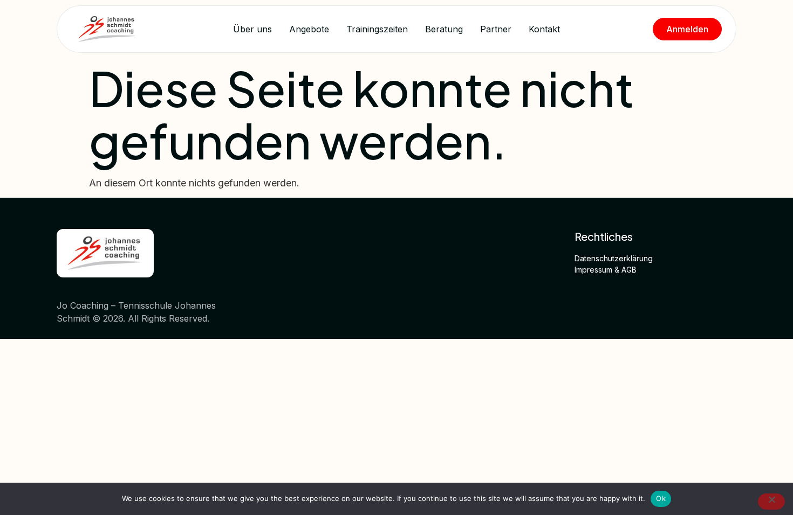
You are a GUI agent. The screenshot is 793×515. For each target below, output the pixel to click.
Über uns (252, 29)
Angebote (309, 29)
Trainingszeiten (377, 29)
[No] (771, 501)
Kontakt (544, 29)
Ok (661, 498)
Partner (495, 29)
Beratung (444, 29)
